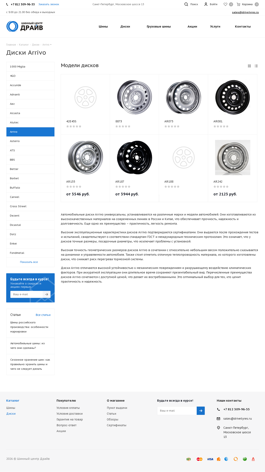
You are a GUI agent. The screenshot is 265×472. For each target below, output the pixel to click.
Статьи (111, 413)
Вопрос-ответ (66, 425)
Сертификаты (116, 425)
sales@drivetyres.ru (237, 418)
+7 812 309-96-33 (236, 409)
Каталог (12, 400)
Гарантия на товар (70, 419)
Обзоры (112, 419)
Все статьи (43, 315)
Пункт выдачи (117, 408)
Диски (11, 413)
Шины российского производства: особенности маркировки (29, 327)
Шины (10, 408)
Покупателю (66, 400)
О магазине (116, 400)
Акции (61, 431)
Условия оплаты (68, 408)
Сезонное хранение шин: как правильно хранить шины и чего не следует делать (30, 364)
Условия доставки (70, 413)
